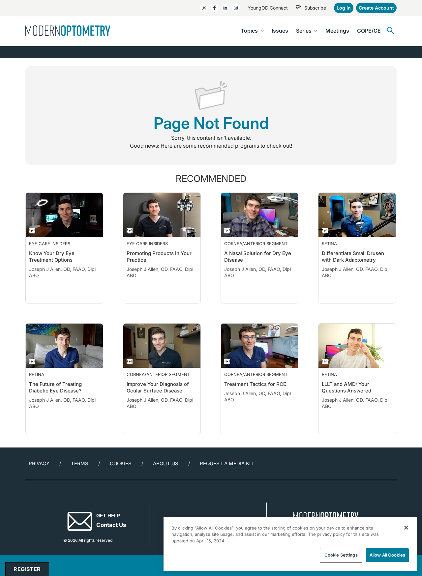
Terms (79, 477)
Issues (280, 30)
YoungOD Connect (268, 8)
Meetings (337, 30)
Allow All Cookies (387, 555)
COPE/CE (369, 30)
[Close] (406, 527)
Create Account (376, 8)
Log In (344, 8)
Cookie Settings (341, 555)
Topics (249, 30)
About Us (165, 477)
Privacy (39, 477)
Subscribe (315, 8)
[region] (290, 544)
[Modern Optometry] (67, 30)
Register (27, 569)
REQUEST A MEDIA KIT (227, 477)
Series (304, 30)
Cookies (121, 477)
